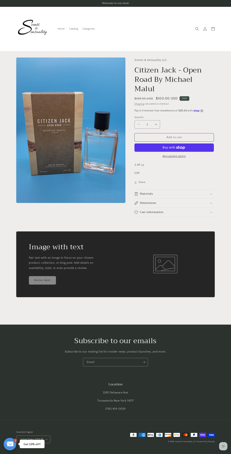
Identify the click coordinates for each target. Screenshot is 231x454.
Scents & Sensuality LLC (185, 442)
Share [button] (142, 182)
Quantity (139, 117)
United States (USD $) (31, 439)
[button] (197, 29)
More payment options (174, 156)
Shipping (139, 104)
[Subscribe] (144, 362)
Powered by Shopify (206, 442)
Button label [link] (42, 280)
